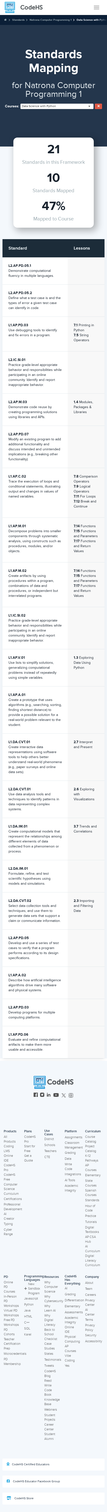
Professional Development (13, 1206)
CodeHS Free (9, 1177)
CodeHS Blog (50, 1373)
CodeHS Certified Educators (31, 1464)
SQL (27, 1329)
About (89, 1283)
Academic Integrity (71, 1188)
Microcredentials (15, 1354)
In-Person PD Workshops (11, 1301)
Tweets (49, 1366)
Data (68, 1159)
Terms (89, 1320)
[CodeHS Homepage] (25, 7)
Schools (49, 1145)
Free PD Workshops (11, 1322)
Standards (18, 19)
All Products (10, 1139)
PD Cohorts (9, 1332)
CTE (47, 1157)
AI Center (90, 1312)
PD (6, 1277)
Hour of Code (90, 1208)
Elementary (93, 1175)
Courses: (12, 106)
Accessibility (93, 1341)
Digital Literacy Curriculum (92, 1260)
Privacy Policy (90, 1327)
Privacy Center (90, 1302)
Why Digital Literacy (49, 1320)
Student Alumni (49, 1436)
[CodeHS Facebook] (36, 1095)
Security (90, 1335)
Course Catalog (90, 1139)
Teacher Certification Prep (12, 1343)
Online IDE (8, 1158)
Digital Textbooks (92, 1229)
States (48, 1354)
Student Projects (49, 1417)
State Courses (91, 1183)
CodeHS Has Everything (72, 1280)
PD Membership (12, 1361)
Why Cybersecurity (53, 1299)
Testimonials (52, 1360)
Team (88, 1289)
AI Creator (9, 1216)
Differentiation (74, 1300)
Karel (27, 1335)
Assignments (73, 1137)
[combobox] (57, 106)
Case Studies (49, 1346)
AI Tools (70, 1180)
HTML (28, 1317)
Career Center (49, 1427)
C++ (26, 1323)
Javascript (31, 1299)
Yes (67, 1366)
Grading (70, 1153)
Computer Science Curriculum (11, 1189)
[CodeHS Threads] (70, 1095)
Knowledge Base (52, 1402)
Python (29, 1305)
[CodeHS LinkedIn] (49, 1095)
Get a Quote (28, 1158)
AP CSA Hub (90, 1239)
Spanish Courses (91, 1192)
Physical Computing (72, 1339)
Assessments (74, 1312)
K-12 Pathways (91, 1158)
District (49, 1139)
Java (27, 1311)
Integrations (73, 1174)
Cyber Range (8, 1232)
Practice (90, 1216)
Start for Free (29, 1148)
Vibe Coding (70, 1358)
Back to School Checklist (50, 1334)
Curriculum (93, 1131)
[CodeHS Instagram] (42, 1095)
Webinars (50, 1410)
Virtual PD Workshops (11, 1313)
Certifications (13, 1199)
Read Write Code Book (48, 1388)
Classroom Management (74, 1145)
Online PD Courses (9, 1287)
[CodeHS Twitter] (63, 1095)
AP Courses (91, 1167)
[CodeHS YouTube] (56, 1095)
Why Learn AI (50, 1308)
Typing (8, 1224)
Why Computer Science (51, 1287)
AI (66, 1288)
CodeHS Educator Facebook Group (36, 1481)
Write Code (68, 1166)
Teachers (50, 1151)
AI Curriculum (92, 1248)
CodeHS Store (24, 1498)
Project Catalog (90, 1148)
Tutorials (91, 1222)
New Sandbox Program (34, 1288)
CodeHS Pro (9, 1167)
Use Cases (48, 1132)
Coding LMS (9, 1148)
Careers (90, 1295)
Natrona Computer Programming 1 (51, 19)
